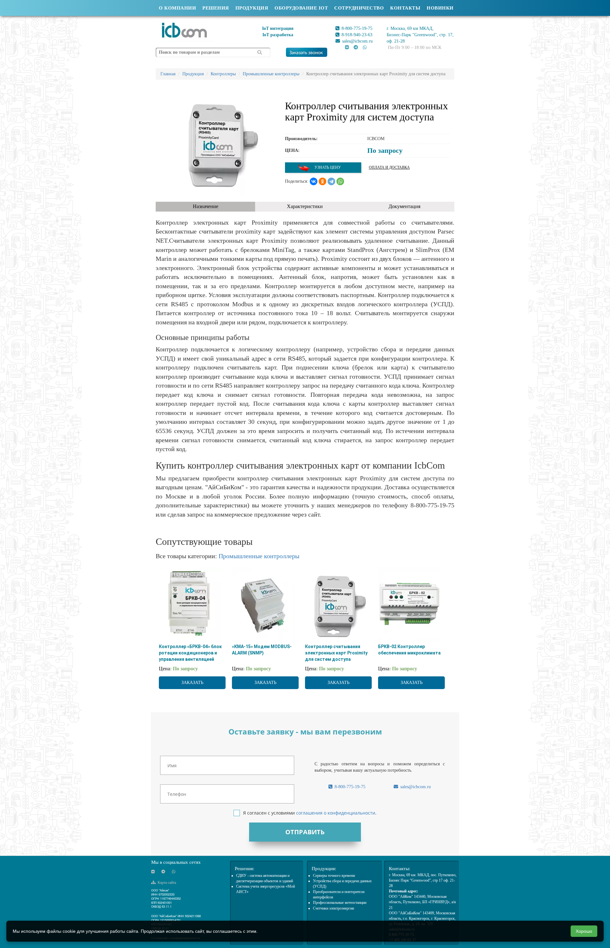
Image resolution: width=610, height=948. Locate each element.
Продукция (251, 7)
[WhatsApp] (340, 181)
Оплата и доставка (389, 167)
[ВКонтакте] (313, 181)
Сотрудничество (359, 7)
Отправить (305, 832)
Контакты (405, 7)
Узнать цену (327, 167)
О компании (177, 7)
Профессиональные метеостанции (339, 902)
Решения (215, 7)
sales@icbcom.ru (357, 41)
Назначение (205, 206)
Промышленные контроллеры (259, 555)
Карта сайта (166, 882)
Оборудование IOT (301, 7)
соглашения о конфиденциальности (335, 813)
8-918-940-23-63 (356, 34)
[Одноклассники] (322, 181)
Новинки (440, 7)
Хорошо (584, 931)
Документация (404, 206)
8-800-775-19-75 (356, 28)
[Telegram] (331, 181)
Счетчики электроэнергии (333, 908)
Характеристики (305, 206)
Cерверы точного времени (334, 875)
